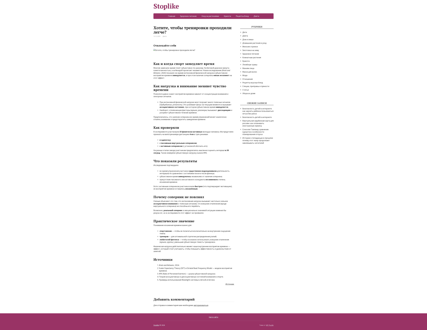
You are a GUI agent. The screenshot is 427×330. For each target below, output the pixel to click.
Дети (244, 32)
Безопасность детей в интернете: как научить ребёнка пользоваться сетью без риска (257, 111)
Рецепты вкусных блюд (252, 82)
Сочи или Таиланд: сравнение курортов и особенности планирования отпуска (255, 132)
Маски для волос (249, 72)
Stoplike (166, 6)
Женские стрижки (250, 46)
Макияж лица (248, 68)
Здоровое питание (188, 16)
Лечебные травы (249, 64)
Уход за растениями (210, 16)
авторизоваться (201, 305)
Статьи (245, 90)
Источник (230, 284)
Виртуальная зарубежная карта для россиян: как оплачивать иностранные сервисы (258, 123)
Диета (256, 16)
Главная (171, 16)
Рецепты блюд (242, 16)
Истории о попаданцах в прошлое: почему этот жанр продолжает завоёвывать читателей (257, 140)
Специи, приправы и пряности (255, 86)
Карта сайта (213, 317)
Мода (244, 75)
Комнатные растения (251, 57)
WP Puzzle (270, 325)
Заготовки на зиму (250, 50)
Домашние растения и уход (254, 43)
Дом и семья (247, 39)
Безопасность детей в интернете (257, 117)
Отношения (247, 79)
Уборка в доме (248, 93)
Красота (227, 16)
